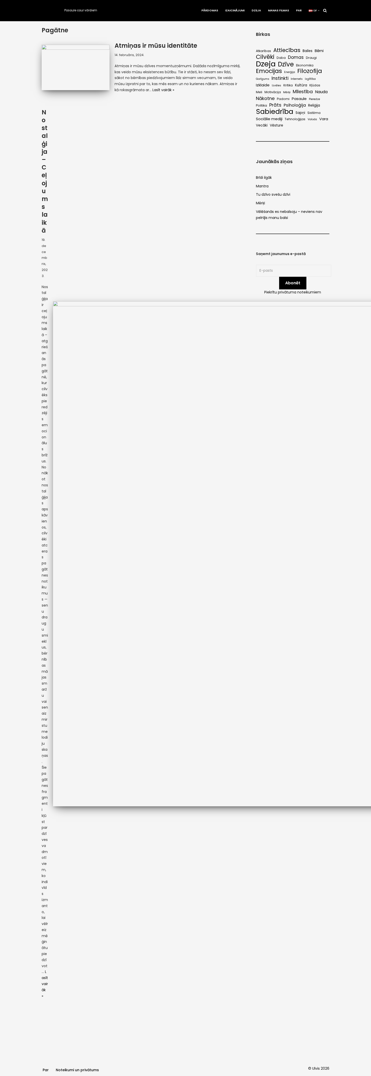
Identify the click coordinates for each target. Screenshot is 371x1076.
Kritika (288, 85)
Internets (297, 79)
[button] (319, 10)
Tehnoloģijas (295, 119)
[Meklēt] (325, 10)
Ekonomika (304, 65)
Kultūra (301, 85)
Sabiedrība (274, 112)
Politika (261, 105)
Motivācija (272, 92)
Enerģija (289, 72)
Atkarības (263, 51)
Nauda (321, 92)
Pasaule (299, 98)
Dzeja (256, 10)
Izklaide (263, 85)
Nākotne (265, 98)
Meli (259, 92)
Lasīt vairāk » (163, 89)
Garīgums (262, 79)
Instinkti (280, 78)
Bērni (319, 50)
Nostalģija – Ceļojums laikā (45, 171)
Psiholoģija (295, 105)
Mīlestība (303, 92)
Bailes (307, 50)
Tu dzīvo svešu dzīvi (273, 194)
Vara (323, 118)
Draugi (311, 58)
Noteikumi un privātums (77, 1069)
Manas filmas (278, 10)
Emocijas (269, 71)
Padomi (283, 99)
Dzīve (286, 64)
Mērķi (286, 92)
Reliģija (314, 105)
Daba (281, 58)
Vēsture (276, 125)
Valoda (312, 119)
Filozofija (309, 71)
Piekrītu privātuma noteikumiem (292, 292)
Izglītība (310, 79)
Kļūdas (314, 85)
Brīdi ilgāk (264, 177)
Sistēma (314, 113)
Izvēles (276, 85)
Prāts (275, 105)
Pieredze (314, 99)
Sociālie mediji (269, 118)
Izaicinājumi (235, 10)
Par (299, 10)
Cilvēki (265, 57)
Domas (296, 57)
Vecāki (262, 125)
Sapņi (300, 112)
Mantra (262, 186)
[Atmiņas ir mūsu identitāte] (76, 67)
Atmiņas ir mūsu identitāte (156, 45)
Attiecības (286, 50)
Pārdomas (209, 10)
